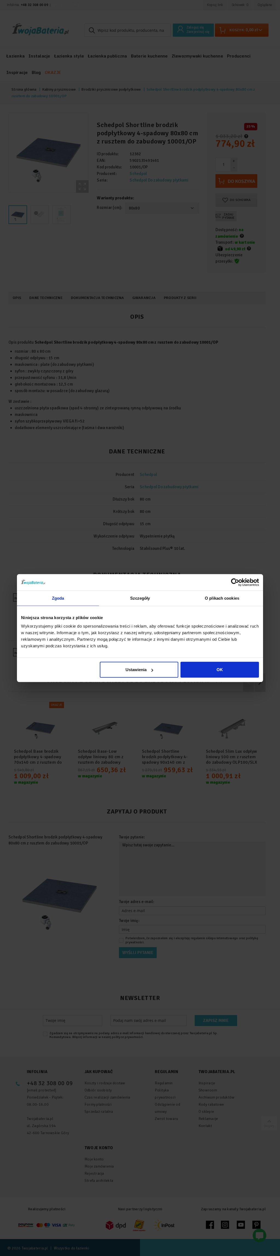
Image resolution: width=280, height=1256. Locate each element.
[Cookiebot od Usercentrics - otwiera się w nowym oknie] (235, 582)
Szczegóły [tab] (140, 598)
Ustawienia (136, 669)
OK (220, 669)
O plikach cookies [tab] (222, 598)
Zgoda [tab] (58, 598)
